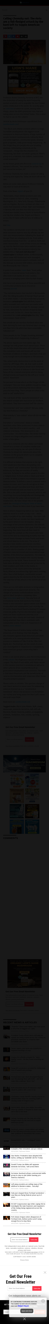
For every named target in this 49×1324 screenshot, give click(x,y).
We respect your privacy (31, 1252)
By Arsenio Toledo (25, 1151)
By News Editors (24, 1160)
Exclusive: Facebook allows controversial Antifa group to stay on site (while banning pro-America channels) (28, 1175)
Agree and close (27, 1311)
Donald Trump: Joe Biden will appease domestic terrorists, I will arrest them (25, 1166)
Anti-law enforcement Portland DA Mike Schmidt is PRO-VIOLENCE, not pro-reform (26, 1148)
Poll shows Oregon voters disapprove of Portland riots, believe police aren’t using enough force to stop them (26, 1219)
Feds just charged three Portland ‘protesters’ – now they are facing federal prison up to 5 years (28, 1195)
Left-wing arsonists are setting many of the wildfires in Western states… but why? (26, 1185)
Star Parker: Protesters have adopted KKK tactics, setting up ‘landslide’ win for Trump (27, 1157)
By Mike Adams (24, 1188)
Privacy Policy (24, 1260)
